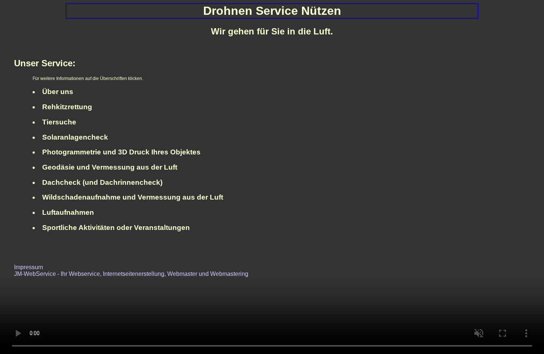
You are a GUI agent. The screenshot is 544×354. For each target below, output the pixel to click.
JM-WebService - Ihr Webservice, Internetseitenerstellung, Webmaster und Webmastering (131, 274)
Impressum (28, 267)
